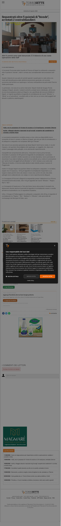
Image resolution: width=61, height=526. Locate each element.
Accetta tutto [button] (47, 276)
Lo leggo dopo (53, 61)
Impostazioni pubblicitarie (45, 268)
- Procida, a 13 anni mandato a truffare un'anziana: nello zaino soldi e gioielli (29, 480)
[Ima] (30, 327)
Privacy (13, 498)
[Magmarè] (15, 436)
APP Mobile (40, 498)
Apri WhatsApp (9, 287)
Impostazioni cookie (41, 270)
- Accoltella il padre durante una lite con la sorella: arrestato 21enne (26, 468)
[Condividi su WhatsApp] (9, 313)
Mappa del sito (47, 498)
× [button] (54, 245)
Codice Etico (19, 498)
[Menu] (3, 2)
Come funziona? (6, 305)
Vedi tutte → (54, 221)
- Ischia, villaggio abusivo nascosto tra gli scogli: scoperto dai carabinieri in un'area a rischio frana (30, 464)
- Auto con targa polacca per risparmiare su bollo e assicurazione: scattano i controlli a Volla (28, 456)
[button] (12, 276)
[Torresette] (41, 4)
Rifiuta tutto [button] (31, 276)
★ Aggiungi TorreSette (10, 300)
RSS (53, 498)
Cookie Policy (26, 498)
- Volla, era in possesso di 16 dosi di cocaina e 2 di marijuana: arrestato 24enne (29, 459)
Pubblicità (33, 498)
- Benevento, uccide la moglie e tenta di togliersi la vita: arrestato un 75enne (28, 472)
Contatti (8, 498)
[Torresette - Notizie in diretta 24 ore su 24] (30, 492)
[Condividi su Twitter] (6, 313)
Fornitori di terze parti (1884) (17, 262)
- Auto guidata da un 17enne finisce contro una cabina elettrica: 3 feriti (27, 476)
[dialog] (30, 263)
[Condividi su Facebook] (3, 313)
